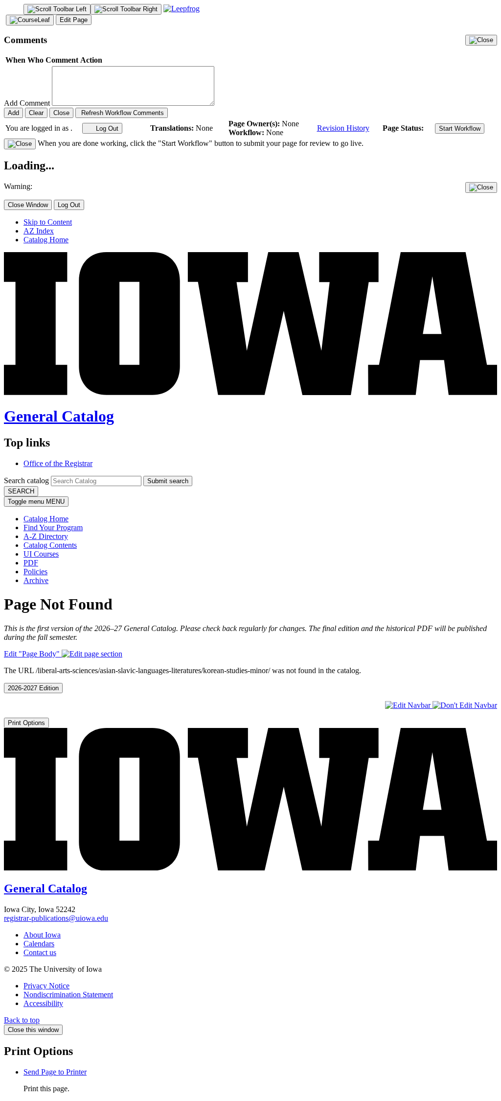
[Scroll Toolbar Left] (57, 9)
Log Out (106, 128)
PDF (30, 563)
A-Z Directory (45, 536)
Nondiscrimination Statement (68, 994)
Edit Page (74, 19)
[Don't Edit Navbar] (465, 705)
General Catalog (59, 416)
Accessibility (43, 1003)
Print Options (26, 722)
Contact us (39, 952)
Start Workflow (459, 128)
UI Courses (41, 554)
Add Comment (27, 103)
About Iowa (42, 935)
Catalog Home (45, 239)
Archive (35, 580)
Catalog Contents (50, 545)
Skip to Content (47, 222)
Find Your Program (53, 527)
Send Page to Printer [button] (55, 1072)
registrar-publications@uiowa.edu (56, 918)
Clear (36, 113)
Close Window (28, 205)
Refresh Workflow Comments (121, 113)
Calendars (38, 943)
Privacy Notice (46, 986)
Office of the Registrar (57, 463)
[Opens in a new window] (181, 8)
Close (61, 113)
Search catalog (26, 480)
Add (13, 113)
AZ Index (38, 231)
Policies (35, 571)
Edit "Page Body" (33, 654)
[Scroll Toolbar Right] (126, 9)
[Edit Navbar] (409, 705)
